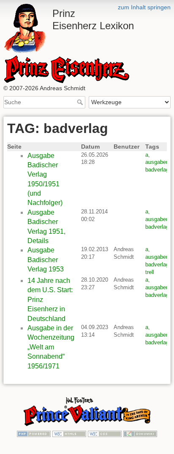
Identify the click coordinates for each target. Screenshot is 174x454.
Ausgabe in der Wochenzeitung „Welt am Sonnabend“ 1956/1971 (50, 347)
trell (149, 272)
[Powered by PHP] (34, 433)
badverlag (157, 169)
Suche (81, 102)
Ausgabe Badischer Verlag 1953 (45, 259)
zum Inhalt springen (144, 7)
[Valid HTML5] (69, 433)
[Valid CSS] (105, 433)
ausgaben (157, 162)
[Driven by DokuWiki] (140, 433)
